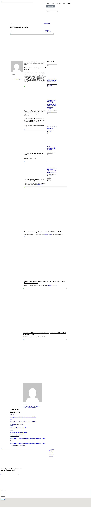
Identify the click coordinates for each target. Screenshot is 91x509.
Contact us (51, 451)
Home (48, 3)
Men (11, 419)
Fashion (45, 23)
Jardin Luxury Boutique (52, 285)
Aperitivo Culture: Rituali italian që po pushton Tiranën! (52, 80)
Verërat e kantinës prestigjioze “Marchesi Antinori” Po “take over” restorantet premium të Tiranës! (52, 104)
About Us (52, 3)
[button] (68, 12)
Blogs (64, 3)
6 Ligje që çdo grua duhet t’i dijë (18, 427)
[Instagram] (47, 9)
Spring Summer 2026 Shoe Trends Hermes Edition (23, 417)
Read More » (49, 85)
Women (48, 23)
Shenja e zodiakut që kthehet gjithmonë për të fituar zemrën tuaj (52, 170)
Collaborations (58, 3)
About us (50, 450)
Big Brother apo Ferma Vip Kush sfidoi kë (51, 148)
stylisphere (14, 424)
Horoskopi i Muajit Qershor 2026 (52, 127)
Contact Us (69, 3)
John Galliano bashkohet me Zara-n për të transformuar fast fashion (27, 438)
